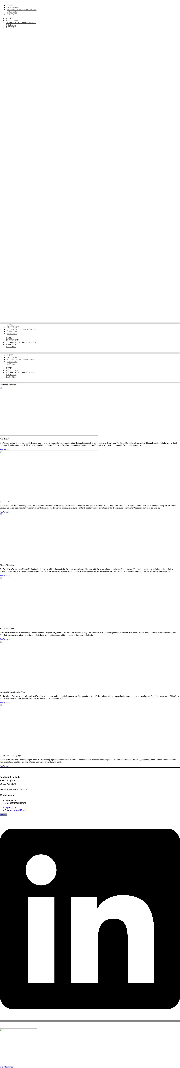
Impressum (10, 800)
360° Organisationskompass (21, 10)
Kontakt (12, 14)
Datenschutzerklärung (15, 803)
